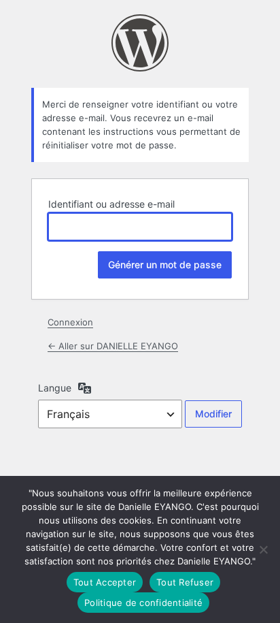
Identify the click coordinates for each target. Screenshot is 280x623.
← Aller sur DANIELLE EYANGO (113, 345)
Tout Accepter (104, 582)
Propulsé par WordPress (140, 42)
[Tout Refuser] (263, 549)
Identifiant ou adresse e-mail (111, 204)
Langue (54, 388)
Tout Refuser (184, 582)
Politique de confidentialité (143, 602)
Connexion (70, 322)
